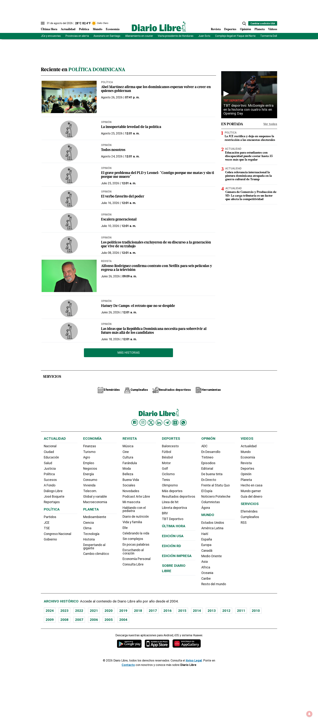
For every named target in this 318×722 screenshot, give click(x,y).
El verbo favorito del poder (122, 196)
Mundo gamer (251, 491)
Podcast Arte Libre (136, 496)
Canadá (206, 550)
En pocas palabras (136, 544)
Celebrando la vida (136, 533)
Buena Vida (131, 480)
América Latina (212, 528)
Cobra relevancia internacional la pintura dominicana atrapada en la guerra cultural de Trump (248, 176)
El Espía (206, 491)
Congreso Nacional (57, 534)
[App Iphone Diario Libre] (157, 644)
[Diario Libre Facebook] (134, 422)
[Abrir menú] (43, 23)
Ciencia (88, 522)
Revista (216, 29)
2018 (138, 611)
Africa (205, 567)
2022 (79, 611)
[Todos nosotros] (69, 152)
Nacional (50, 446)
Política (84, 29)
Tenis (166, 480)
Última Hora (49, 29)
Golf (165, 468)
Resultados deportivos (178, 496)
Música (128, 446)
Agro (86, 457)
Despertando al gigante (94, 546)
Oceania (207, 573)
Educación (51, 457)
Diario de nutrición (136, 516)
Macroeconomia (95, 502)
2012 (226, 611)
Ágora (205, 508)
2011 (241, 611)
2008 (64, 620)
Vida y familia (132, 522)
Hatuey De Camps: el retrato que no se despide (138, 306)
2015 (182, 611)
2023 (64, 611)
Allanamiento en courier (139, 35)
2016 (167, 611)
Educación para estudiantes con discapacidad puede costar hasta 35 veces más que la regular (249, 156)
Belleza (128, 474)
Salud (48, 463)
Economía (112, 29)
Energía (88, 474)
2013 (212, 611)
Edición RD (171, 546)
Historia (89, 539)
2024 (50, 611)
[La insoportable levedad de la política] (69, 129)
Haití (204, 534)
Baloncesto (170, 446)
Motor (166, 463)
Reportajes (52, 502)
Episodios (208, 463)
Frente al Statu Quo (215, 485)
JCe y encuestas (51, 35)
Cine (126, 452)
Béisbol (167, 457)
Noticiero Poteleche (215, 496)
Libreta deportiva (174, 508)
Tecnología (91, 534)
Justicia (50, 468)
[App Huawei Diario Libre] (186, 644)
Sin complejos (133, 539)
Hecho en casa (251, 485)
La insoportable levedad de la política (131, 127)
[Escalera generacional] (69, 222)
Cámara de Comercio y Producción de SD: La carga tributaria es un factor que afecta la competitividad (250, 196)
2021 (94, 611)
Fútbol (166, 452)
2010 (256, 611)
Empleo (88, 463)
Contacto (128, 665)
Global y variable (95, 496)
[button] (244, 23)
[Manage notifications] (309, 714)
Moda (127, 468)
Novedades (131, 491)
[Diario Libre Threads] (175, 422)
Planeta (260, 29)
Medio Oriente (211, 556)
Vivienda (89, 485)
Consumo (90, 480)
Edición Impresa (177, 556)
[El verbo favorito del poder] (69, 199)
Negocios (90, 468)
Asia (204, 561)
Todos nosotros (113, 150)
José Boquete (54, 496)
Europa (206, 545)
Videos (272, 29)
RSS (244, 522)
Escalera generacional (119, 219)
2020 (109, 611)
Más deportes (172, 491)
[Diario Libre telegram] (167, 422)
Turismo (89, 452)
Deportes (230, 29)
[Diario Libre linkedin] (159, 422)
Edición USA (172, 536)
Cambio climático (96, 554)
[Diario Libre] (159, 26)
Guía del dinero (251, 496)
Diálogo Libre (53, 491)
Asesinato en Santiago (106, 35)
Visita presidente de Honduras (175, 35)
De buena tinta (211, 474)
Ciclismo (168, 474)
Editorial (207, 468)
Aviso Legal (194, 660)
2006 (94, 620)
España (206, 539)
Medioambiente (94, 517)
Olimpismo (170, 485)
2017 (153, 611)
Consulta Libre (133, 564)
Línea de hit (170, 502)
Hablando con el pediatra (134, 509)
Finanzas (89, 446)
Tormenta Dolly (269, 35)
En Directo (208, 480)
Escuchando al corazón (133, 551)
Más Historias (128, 352)
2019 (123, 611)
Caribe (206, 578)
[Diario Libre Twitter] (151, 422)
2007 (79, 620)
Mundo (97, 29)
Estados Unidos (212, 522)
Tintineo (207, 457)
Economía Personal (137, 559)
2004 (123, 620)
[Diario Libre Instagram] (142, 422)
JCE (46, 522)
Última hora (173, 526)
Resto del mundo (213, 584)
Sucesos (50, 480)
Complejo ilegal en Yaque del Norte (235, 35)
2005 (109, 620)
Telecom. (90, 491)
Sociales (129, 485)
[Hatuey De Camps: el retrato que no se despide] (69, 308)
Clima (87, 528)
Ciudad (49, 452)
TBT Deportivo (233, 100)
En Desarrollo (210, 452)
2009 (50, 620)
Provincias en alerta (77, 35)
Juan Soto (204, 35)
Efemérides (249, 511)
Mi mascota (131, 502)
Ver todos (270, 124)
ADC (204, 446)
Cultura (128, 457)
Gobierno (50, 539)
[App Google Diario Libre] (129, 644)
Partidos (50, 517)
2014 (197, 611)
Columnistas (210, 502)
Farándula (130, 463)
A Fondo (49, 485)
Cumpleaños (250, 517)
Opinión (245, 29)
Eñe (125, 528)
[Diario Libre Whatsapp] (183, 422)
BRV (165, 513)
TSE (47, 528)
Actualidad (68, 29)
